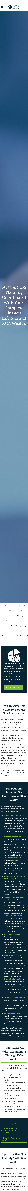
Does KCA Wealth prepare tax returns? (12, 1139)
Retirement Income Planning (17, 611)
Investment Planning (17, 616)
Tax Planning (17, 631)
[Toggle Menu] (2, 7)
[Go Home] (14, 7)
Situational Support (17, 641)
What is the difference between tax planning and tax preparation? (11, 1130)
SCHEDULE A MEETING (13, 687)
